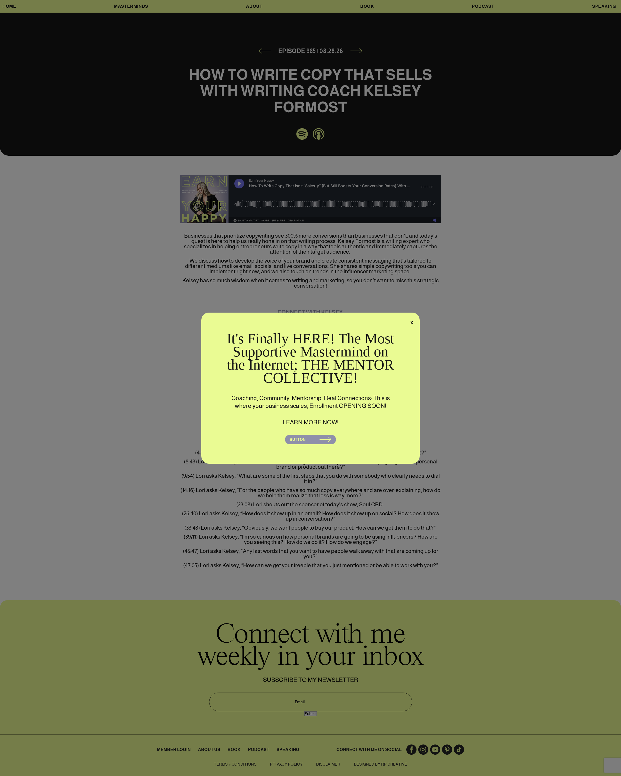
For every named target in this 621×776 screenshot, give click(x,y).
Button (298, 439)
